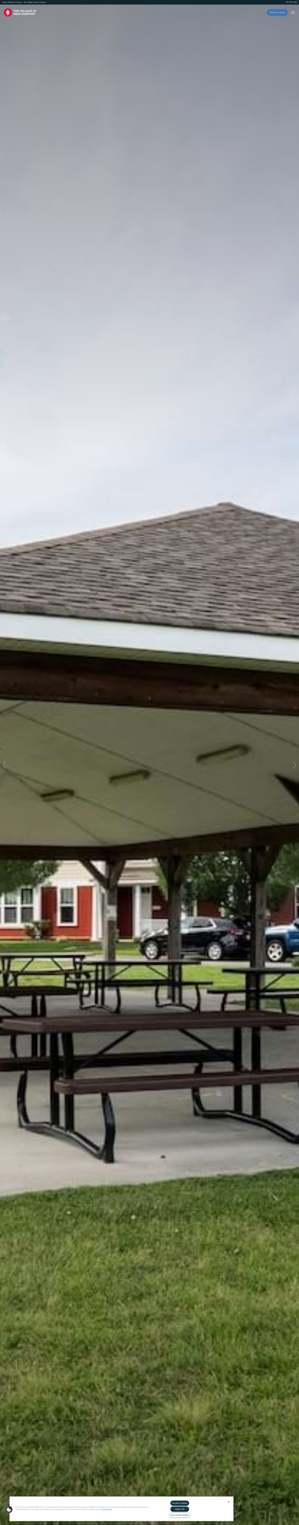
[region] (121, 1508)
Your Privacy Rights (180, 1515)
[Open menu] (293, 12)
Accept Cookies (179, 1503)
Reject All (179, 1509)
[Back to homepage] (20, 12)
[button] (9, 1509)
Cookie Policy (106, 1509)
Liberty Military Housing (11, 2)
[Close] (228, 1502)
